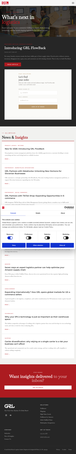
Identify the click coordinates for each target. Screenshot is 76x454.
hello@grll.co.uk (44, 437)
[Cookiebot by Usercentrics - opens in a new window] (66, 207)
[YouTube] (10, 415)
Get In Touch (38, 387)
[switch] (28, 237)
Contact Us (7, 439)
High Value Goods (45, 414)
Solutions (44, 405)
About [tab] (63, 213)
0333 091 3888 (43, 433)
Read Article (12, 64)
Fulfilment (43, 408)
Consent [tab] (13, 213)
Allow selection (38, 245)
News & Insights (9, 436)
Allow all (62, 245)
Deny (14, 245)
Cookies (64, 449)
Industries (7, 433)
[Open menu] (73, 3)
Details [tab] (38, 213)
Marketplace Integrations (47, 423)
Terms (70, 449)
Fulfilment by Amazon (46, 417)
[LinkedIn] (6, 415)
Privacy (58, 449)
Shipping (42, 411)
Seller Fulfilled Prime (46, 420)
